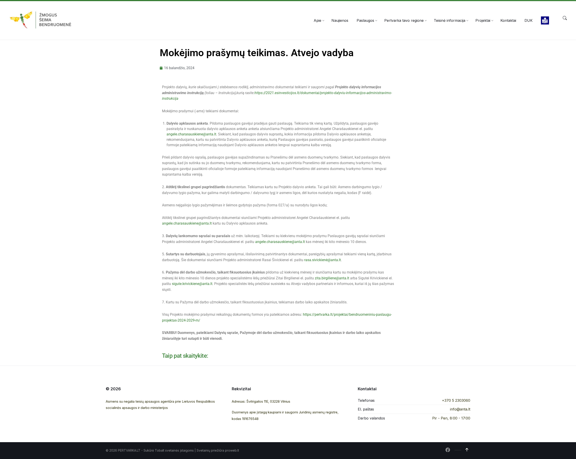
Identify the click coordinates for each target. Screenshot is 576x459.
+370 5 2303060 (456, 400)
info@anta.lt (460, 409)
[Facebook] (448, 450)
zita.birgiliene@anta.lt (332, 278)
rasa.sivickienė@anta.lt (322, 260)
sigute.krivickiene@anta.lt (192, 284)
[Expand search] (564, 18)
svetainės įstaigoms (179, 450)
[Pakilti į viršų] (467, 449)
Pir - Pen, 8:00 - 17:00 (451, 418)
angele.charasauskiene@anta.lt (191, 134)
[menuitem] (317, 20)
